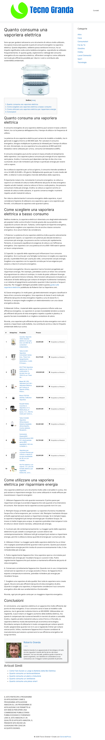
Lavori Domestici (84, 55)
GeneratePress (65, 737)
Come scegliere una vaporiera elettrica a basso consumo (28, 107)
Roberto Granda (32, 642)
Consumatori (83, 41)
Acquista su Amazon (58, 342)
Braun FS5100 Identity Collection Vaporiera (25, 397)
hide (33, 100)
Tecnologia (82, 62)
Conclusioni (10, 112)
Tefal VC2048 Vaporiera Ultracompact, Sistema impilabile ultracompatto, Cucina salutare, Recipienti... (25, 424)
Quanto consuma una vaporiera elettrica (21, 104)
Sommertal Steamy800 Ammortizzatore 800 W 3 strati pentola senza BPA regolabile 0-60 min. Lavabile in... (26, 440)
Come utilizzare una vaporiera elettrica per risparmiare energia (30, 109)
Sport (80, 59)
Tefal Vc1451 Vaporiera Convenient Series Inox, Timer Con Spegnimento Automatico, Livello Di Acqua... (25, 357)
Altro (80, 35)
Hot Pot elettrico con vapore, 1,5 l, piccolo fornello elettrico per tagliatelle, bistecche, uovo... (26, 468)
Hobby (80, 52)
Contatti (96, 10)
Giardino (81, 48)
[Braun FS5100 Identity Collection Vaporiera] (13, 398)
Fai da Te (81, 45)
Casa (80, 38)
